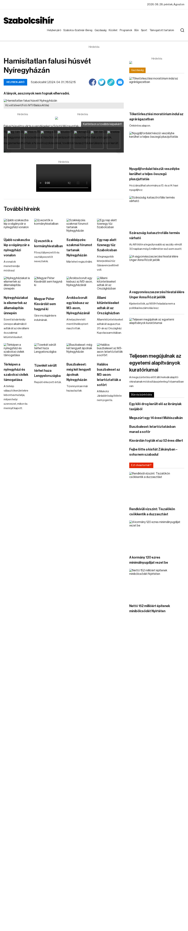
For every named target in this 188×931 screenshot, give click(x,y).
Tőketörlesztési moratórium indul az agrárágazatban (156, 116)
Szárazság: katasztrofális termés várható (154, 235)
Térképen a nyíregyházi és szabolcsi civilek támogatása (16, 372)
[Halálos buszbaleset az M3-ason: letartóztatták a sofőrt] (110, 350)
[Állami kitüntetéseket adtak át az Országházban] (110, 284)
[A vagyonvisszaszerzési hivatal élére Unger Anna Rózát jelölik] (156, 270)
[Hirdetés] (82, 118)
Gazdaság (101, 30)
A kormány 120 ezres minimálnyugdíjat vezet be (148, 560)
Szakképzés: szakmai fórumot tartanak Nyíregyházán (79, 247)
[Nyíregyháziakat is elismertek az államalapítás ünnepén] (17, 284)
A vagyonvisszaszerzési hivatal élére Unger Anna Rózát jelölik (156, 294)
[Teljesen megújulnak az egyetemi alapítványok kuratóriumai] (156, 333)
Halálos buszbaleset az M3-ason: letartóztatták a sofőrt (109, 375)
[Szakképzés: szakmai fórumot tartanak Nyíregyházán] (79, 226)
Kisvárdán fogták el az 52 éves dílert (156, 440)
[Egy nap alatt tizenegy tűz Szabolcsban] (110, 226)
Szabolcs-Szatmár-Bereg (75, 34)
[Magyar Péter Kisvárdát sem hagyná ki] (48, 285)
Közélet (113, 30)
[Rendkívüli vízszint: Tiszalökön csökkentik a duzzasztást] (156, 487)
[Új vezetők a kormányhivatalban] (48, 227)
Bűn (137, 30)
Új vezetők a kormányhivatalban (48, 243)
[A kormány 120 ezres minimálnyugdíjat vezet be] (156, 535)
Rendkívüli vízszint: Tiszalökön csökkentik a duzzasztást (152, 511)
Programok (126, 30)
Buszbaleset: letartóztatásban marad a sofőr (152, 429)
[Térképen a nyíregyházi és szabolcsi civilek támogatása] (17, 350)
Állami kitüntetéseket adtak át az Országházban (108, 305)
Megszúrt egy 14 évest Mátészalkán (156, 418)
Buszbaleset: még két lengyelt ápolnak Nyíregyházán (78, 372)
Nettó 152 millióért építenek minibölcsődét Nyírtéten (149, 608)
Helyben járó (52, 34)
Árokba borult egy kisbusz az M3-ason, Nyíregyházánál (78, 305)
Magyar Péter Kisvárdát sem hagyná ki (45, 304)
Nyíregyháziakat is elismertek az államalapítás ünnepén (16, 305)
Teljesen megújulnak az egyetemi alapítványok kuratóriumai (155, 362)
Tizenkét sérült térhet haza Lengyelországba (47, 370)
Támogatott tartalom (157, 34)
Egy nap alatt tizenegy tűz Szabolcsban (107, 245)
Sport (145, 30)
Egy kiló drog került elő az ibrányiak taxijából (155, 406)
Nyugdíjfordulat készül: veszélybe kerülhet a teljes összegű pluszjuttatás (154, 174)
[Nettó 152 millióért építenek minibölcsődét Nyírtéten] (156, 584)
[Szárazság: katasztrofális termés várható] (156, 211)
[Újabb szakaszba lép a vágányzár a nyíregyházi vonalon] (17, 226)
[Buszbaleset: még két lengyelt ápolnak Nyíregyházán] (79, 350)
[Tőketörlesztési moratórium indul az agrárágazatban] (156, 92)
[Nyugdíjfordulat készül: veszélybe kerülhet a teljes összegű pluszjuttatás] (156, 147)
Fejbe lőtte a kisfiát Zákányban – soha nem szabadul (153, 452)
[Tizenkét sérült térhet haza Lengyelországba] (48, 351)
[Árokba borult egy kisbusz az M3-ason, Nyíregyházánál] (79, 284)
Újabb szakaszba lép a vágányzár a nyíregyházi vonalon (17, 247)
